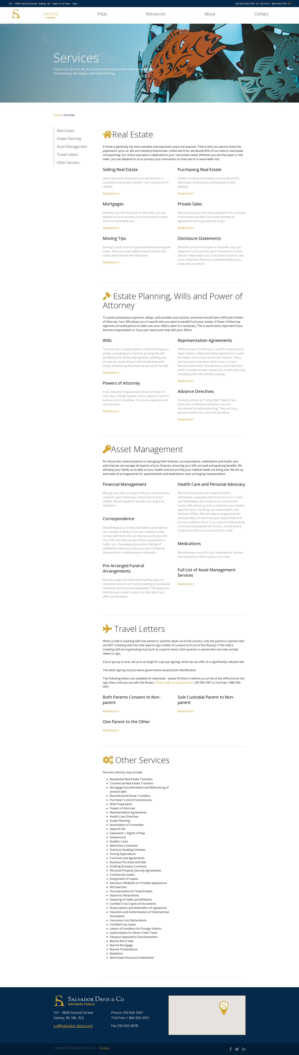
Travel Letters (67, 154)
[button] (224, 1008)
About (209, 14)
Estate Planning (69, 138)
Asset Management (72, 146)
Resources (155, 14)
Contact (261, 14)
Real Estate (65, 130)
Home (57, 115)
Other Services (68, 162)
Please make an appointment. (174, 682)
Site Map (104, 1047)
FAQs (102, 14)
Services (50, 14)
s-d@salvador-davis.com (73, 1025)
